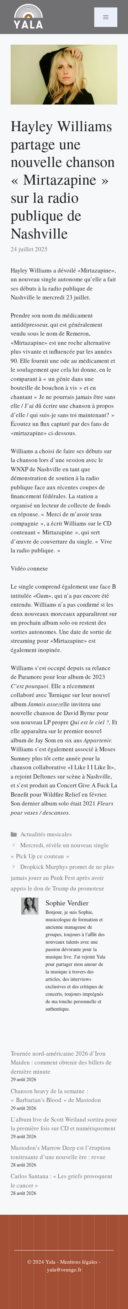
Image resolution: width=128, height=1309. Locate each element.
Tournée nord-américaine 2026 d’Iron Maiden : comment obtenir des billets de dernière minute (61, 1062)
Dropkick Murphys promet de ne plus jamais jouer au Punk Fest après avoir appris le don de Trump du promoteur (62, 877)
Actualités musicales (46, 834)
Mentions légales (78, 1261)
